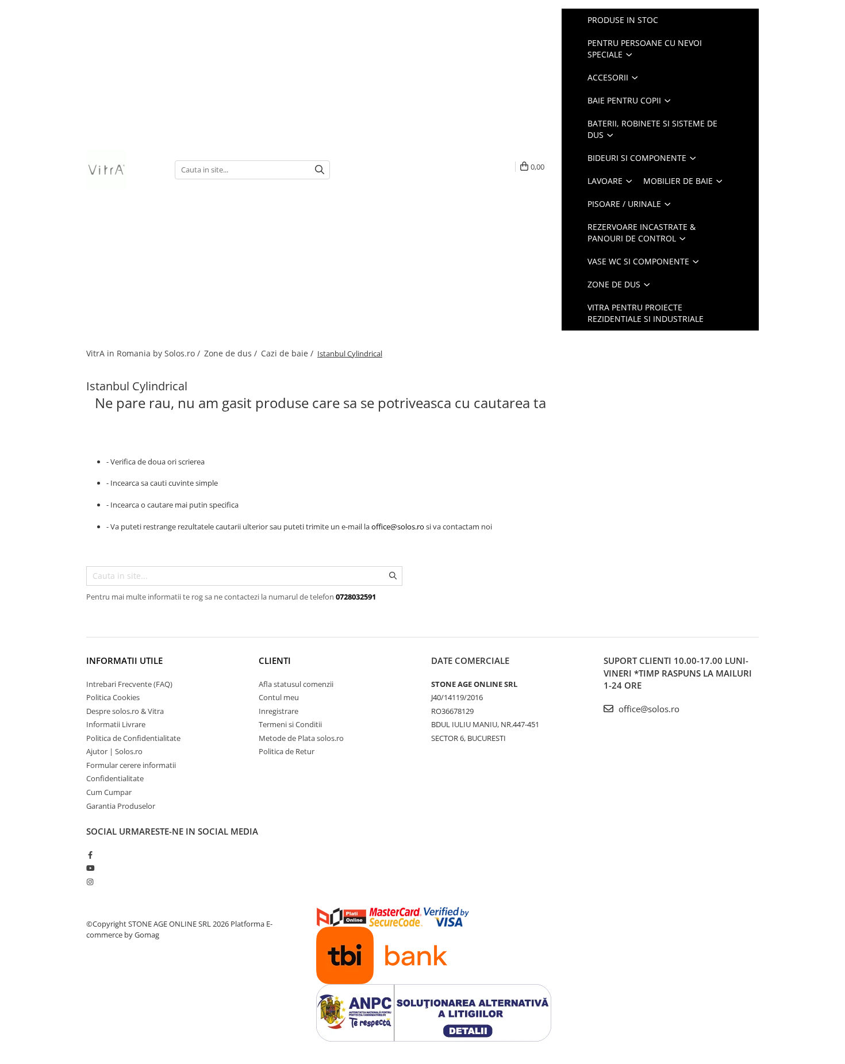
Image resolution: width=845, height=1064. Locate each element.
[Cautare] (319, 169)
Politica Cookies (113, 697)
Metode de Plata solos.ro (301, 738)
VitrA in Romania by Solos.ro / (144, 353)
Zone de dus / (231, 353)
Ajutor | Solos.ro (114, 751)
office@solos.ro (397, 526)
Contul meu (279, 697)
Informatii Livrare (115, 724)
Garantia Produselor (120, 806)
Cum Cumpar (109, 792)
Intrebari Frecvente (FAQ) (129, 684)
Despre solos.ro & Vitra (125, 711)
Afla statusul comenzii (296, 684)
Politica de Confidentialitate (133, 738)
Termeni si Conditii (290, 724)
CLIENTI (275, 660)
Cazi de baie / (288, 353)
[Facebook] (90, 855)
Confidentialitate (115, 778)
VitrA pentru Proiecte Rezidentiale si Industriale (645, 313)
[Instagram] (90, 882)
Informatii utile (124, 660)
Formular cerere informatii (131, 765)
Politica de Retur (286, 751)
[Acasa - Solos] (122, 169)
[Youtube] (90, 868)
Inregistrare (278, 711)
